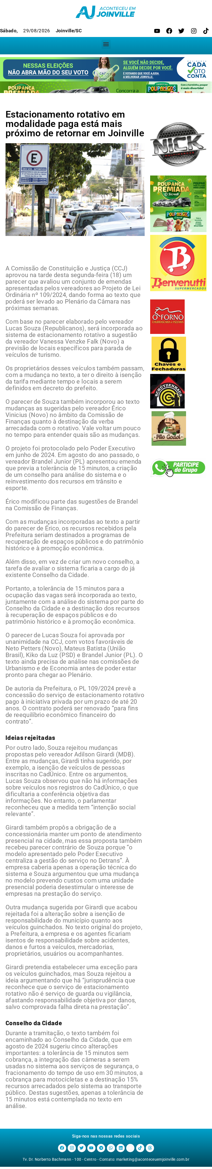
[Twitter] (181, 31)
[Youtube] (157, 31)
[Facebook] (169, 31)
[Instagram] (194, 31)
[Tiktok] (206, 31)
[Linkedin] (120, 1148)
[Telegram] (101, 1148)
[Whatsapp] (111, 1148)
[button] (106, 44)
